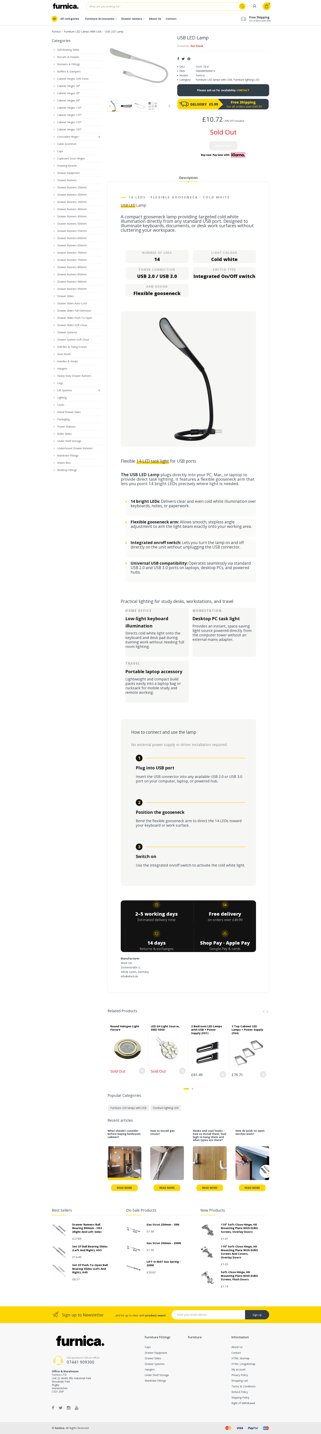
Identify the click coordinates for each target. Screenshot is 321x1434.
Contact (236, 1352)
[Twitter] (183, 58)
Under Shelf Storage (157, 1375)
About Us (237, 1347)
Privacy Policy (239, 1375)
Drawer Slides (153, 1358)
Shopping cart (239, 1380)
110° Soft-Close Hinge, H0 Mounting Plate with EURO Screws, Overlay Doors (239, 1228)
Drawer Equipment (156, 1352)
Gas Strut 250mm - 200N (164, 1243)
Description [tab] (188, 177)
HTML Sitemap (240, 1358)
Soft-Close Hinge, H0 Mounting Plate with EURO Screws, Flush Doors (239, 1275)
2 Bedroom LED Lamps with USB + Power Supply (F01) (206, 1029)
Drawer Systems (155, 1364)
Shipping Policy (240, 1397)
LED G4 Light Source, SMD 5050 (165, 1028)
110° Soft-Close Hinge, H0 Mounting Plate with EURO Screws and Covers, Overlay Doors (239, 1251)
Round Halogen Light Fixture (124, 1028)
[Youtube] (76, 1407)
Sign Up (257, 1315)
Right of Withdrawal (243, 1403)
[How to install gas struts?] (167, 1165)
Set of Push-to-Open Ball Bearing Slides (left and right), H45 (90, 1268)
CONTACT (242, 90)
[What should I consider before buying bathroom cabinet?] (124, 1165)
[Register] (254, 6)
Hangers (150, 1369)
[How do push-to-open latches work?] (252, 1165)
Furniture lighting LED (246, 79)
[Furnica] (80, 1341)
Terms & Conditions (243, 1386)
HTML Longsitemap (243, 1364)
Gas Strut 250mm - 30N (163, 1224)
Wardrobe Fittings (155, 1380)
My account (238, 1369)
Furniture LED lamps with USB (214, 79)
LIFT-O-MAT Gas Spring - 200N (164, 1263)
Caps (148, 1347)
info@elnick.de (129, 976)
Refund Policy (239, 1392)
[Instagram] (68, 1407)
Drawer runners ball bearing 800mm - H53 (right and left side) (87, 1228)
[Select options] (142, 1071)
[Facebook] (178, 58)
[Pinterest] (188, 58)
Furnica (56, 31)
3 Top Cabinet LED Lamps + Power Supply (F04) (247, 1029)
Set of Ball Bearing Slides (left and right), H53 (90, 1248)
